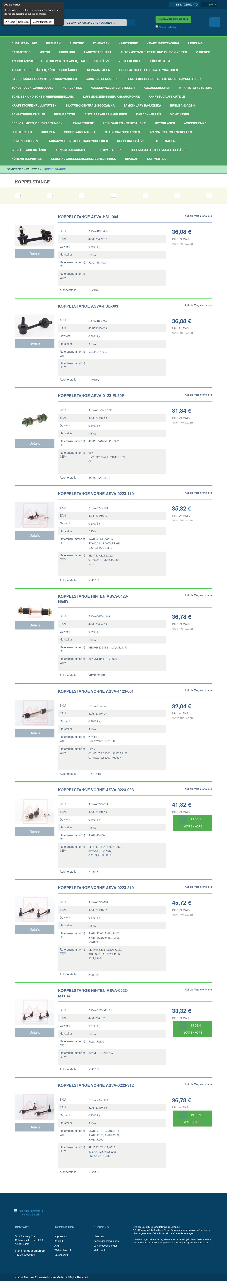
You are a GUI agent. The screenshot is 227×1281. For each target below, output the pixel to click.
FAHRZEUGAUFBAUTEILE (167, 96)
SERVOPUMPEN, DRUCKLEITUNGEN (37, 123)
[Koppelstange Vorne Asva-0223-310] (34, 903)
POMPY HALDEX (109, 150)
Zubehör (203, 52)
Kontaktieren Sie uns (173, 19)
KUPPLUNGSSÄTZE (131, 141)
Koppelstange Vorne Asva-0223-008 (96, 790)
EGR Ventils (156, 159)
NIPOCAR (131, 159)
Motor (45, 52)
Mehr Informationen (42, 21)
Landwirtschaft (97, 52)
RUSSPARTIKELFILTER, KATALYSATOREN (148, 70)
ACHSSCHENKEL (196, 123)
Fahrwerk (101, 43)
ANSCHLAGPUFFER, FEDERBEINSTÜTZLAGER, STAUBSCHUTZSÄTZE (61, 61)
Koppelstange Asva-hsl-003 (88, 306)
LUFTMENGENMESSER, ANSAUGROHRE (111, 96)
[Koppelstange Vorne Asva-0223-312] (34, 1100)
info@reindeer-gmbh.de (30, 1251)
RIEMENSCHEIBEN (25, 141)
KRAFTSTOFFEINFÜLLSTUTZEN (34, 105)
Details (34, 253)
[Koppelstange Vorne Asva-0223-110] (34, 509)
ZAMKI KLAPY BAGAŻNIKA (142, 105)
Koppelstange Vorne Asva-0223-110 (96, 493)
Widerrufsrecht (62, 1250)
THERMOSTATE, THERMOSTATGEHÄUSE (158, 150)
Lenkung (195, 43)
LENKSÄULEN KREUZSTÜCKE (124, 123)
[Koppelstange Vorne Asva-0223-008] (34, 805)
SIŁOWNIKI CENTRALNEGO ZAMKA (90, 105)
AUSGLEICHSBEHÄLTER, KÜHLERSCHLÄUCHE (45, 70)
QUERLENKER (22, 132)
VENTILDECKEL (130, 61)
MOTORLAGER (165, 123)
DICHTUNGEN (179, 114)
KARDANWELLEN (148, 114)
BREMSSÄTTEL (65, 114)
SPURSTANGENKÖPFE (80, 132)
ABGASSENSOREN (157, 88)
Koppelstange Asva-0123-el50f (91, 395)
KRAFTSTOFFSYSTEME (195, 88)
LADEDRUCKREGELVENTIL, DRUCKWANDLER (44, 79)
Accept (11, 21)
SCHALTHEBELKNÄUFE (28, 114)
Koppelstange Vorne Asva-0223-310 (96, 887)
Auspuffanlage (24, 43)
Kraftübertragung (163, 43)
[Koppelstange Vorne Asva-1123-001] (34, 706)
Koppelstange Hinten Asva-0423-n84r (93, 598)
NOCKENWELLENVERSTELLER (113, 88)
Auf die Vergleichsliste (198, 216)
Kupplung (67, 52)
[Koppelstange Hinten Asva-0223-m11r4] (34, 1005)
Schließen (23, 21)
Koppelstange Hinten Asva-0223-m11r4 (93, 993)
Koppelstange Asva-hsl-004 (88, 216)
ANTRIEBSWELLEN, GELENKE (106, 114)
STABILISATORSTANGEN (122, 132)
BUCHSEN (48, 132)
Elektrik (77, 43)
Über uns (99, 1236)
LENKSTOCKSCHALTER (73, 150)
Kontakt (58, 1241)
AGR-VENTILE (72, 88)
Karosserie (128, 43)
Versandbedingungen (106, 1245)
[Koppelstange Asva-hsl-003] (34, 319)
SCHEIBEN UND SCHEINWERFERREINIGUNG (43, 96)
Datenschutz (61, 1254)
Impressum (60, 1236)
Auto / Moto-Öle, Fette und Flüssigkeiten (153, 52)
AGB (57, 1245)
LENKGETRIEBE (82, 123)
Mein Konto (100, 1250)
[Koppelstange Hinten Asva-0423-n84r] (34, 605)
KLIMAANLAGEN (98, 70)
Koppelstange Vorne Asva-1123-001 (96, 691)
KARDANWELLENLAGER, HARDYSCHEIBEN (77, 141)
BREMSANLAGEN (182, 105)
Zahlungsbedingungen (106, 1241)
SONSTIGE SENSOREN (102, 79)
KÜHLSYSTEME (161, 61)
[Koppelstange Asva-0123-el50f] (34, 414)
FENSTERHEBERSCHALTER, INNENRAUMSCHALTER (163, 79)
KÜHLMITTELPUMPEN (27, 159)
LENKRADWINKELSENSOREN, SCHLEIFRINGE (83, 159)
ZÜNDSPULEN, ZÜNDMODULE (33, 88)
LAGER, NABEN (164, 141)
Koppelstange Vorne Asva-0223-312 (96, 1085)
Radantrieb (21, 52)
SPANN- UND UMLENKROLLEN (170, 132)
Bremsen (53, 43)
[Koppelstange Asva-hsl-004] (34, 230)
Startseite (15, 169)
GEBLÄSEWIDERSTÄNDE (29, 150)
